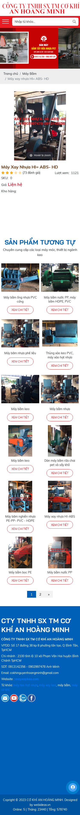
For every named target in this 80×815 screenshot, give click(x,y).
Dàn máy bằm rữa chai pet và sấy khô (59, 463)
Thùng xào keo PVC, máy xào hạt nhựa (60, 355)
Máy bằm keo (20, 409)
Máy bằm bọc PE (20, 572)
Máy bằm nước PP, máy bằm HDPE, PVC (60, 300)
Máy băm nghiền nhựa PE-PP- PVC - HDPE (20, 519)
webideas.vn (42, 805)
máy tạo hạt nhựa (25, 685)
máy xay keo (47, 685)
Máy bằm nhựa (60, 409)
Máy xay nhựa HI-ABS (60, 516)
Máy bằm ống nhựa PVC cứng (20, 300)
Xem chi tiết (20, 309)
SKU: (4, 178)
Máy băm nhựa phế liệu (20, 353)
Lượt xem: (62, 173)
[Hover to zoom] (40, 125)
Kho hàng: (8, 191)
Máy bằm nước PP (59, 572)
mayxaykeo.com (27, 679)
